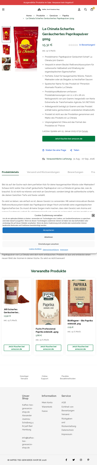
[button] (93, 215)
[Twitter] (73, 459)
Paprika (65, 16)
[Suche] (85, 9)
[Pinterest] (88, 459)
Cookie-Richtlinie (35, 249)
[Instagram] (81, 459)
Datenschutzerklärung (51, 250)
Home (29, 16)
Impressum (64, 250)
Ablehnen (48, 237)
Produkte (40, 16)
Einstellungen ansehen (48, 244)
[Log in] (79, 9)
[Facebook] (66, 459)
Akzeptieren (48, 230)
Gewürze (54, 16)
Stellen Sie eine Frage (56, 150)
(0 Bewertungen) (87, 45)
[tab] (10, 172)
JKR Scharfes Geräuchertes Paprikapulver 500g (14, 312)
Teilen (76, 150)
